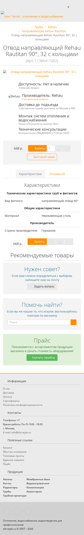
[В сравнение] (67, 148)
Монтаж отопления (15, 452)
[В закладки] (59, 148)
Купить (39, 148)
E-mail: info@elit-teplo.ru (17, 432)
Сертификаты (11, 401)
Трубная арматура (15, 495)
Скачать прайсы (43, 357)
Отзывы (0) (57, 174)
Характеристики (30, 174)
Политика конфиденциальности (22, 405)
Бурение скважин (13, 460)
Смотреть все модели (35, 99)
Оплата (7, 396)
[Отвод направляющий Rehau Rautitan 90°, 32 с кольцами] (42, 74)
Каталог (7, 447)
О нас (6, 388)
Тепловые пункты (13, 456)
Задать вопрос (43, 286)
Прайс (7, 464)
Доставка (8, 392)
